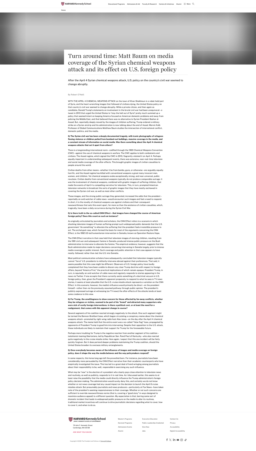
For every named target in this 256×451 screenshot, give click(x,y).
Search (193, 4)
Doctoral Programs (125, 423)
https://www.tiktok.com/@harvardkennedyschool (185, 439)
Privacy (173, 423)
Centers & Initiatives (166, 4)
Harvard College (105, 441)
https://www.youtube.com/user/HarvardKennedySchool (178, 440)
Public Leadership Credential (153, 423)
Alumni (178, 4)
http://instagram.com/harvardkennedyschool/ (181, 440)
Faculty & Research (149, 4)
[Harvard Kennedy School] (76, 4)
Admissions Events (125, 427)
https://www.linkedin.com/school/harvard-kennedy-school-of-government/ (174, 440)
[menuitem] (116, 5)
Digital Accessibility (177, 431)
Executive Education (149, 419)
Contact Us (174, 419)
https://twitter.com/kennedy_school (170, 440)
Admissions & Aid (133, 4)
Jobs (144, 431)
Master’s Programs (125, 419)
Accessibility (175, 427)
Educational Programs (116, 4)
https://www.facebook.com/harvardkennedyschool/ (167, 440)
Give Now (145, 427)
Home (63, 10)
